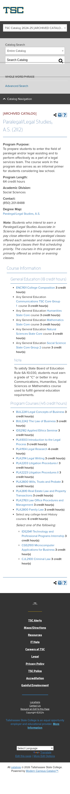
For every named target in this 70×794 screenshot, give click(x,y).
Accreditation (35, 678)
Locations (35, 702)
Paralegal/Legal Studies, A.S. (21, 214)
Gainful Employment (35, 685)
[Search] (61, 61)
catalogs (16, 767)
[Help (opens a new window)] (65, 115)
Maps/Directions (35, 627)
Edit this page (23, 756)
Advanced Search (16, 86)
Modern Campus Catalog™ (42, 771)
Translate (45, 752)
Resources (35, 635)
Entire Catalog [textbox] (16, 51)
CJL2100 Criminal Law (36, 559)
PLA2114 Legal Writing (30, 458)
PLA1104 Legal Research (31, 449)
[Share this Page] (55, 115)
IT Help (35, 642)
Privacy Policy (35, 663)
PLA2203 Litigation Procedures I (37, 463)
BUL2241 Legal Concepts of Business (40, 412)
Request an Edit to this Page (35, 709)
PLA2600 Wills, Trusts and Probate (38, 482)
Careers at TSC (35, 649)
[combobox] (35, 28)
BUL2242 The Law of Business (36, 421)
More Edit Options (44, 756)
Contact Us (35, 705)
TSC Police (35, 671)
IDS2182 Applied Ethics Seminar (36, 430)
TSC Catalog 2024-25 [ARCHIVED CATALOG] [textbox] (34, 28)
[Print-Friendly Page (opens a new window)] (60, 115)
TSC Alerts (35, 620)
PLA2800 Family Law (30, 510)
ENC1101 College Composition (35, 288)
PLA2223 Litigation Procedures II (37, 472)
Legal (35, 656)
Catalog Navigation (19, 99)
